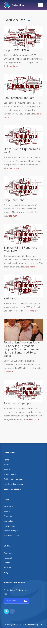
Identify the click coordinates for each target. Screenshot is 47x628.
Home (6, 460)
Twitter (7, 563)
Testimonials (9, 553)
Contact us (8, 521)
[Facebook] (12, 611)
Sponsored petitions (12, 489)
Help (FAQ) (8, 506)
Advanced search (11, 535)
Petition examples (11, 531)
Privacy (7, 511)
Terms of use (9, 526)
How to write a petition (13, 484)
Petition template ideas (13, 479)
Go (25, 601)
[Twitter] (6, 611)
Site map (7, 469)
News (6, 464)
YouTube (7, 568)
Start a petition (10, 474)
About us (8, 516)
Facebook (8, 558)
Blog (6, 572)
